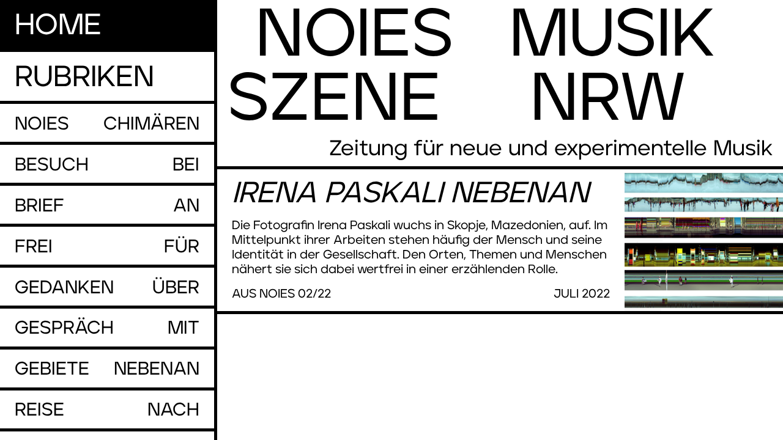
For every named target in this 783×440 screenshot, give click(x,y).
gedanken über (107, 288)
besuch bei (107, 165)
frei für (107, 247)
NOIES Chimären (107, 124)
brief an (107, 206)
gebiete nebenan (107, 369)
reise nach (107, 410)
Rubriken (84, 77)
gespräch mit (107, 328)
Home (58, 25)
